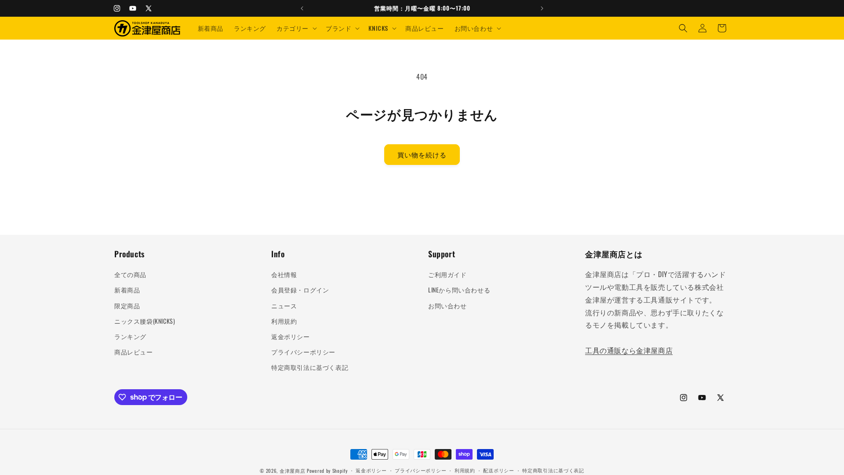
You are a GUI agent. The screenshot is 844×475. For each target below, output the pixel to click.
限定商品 (127, 305)
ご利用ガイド (447, 274)
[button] (295, 28)
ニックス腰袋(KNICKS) (144, 320)
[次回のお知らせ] (542, 8)
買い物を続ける (422, 154)
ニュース (284, 305)
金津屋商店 (293, 470)
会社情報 (284, 274)
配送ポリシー (498, 470)
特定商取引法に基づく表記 (309, 367)
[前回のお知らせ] (302, 8)
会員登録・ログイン (300, 289)
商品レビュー (133, 351)
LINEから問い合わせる (459, 289)
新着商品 (127, 289)
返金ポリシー (290, 336)
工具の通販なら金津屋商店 (629, 350)
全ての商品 (130, 274)
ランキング (130, 336)
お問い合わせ (447, 305)
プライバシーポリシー (303, 351)
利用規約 (284, 320)
